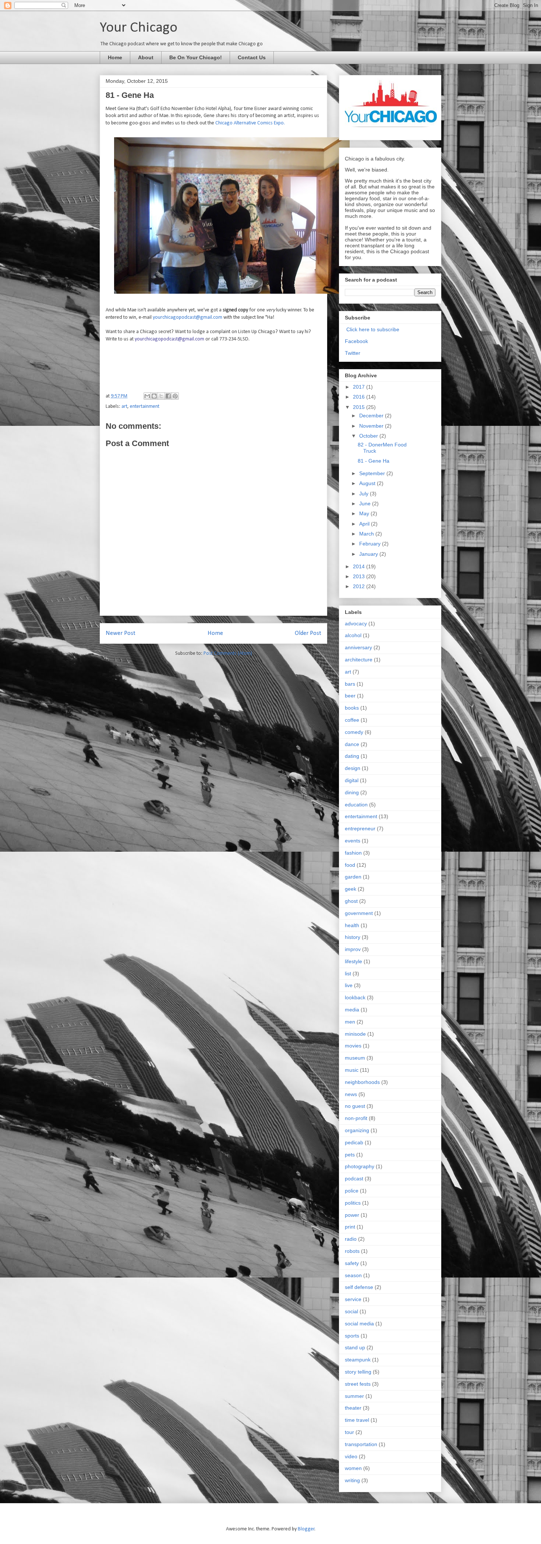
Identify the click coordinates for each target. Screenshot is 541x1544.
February (370, 544)
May (365, 513)
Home (115, 57)
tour (349, 1432)
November (372, 426)
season (353, 1275)
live (349, 985)
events (352, 841)
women (353, 1468)
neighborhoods (362, 1082)
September (372, 473)
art (124, 406)
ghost (351, 901)
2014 (359, 566)
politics (353, 1203)
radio (351, 1239)
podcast (354, 1178)
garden (353, 877)
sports (352, 1336)
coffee (352, 720)
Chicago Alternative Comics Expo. (250, 123)
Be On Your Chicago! (195, 57)
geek (350, 889)
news (351, 1094)
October (369, 436)
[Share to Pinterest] (175, 396)
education (356, 805)
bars (350, 684)
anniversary (358, 647)
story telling (358, 1372)
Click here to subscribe (372, 329)
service (353, 1299)
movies (353, 1046)
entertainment (144, 406)
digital (351, 780)
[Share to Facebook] (168, 396)
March (367, 534)
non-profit (356, 1118)
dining (352, 792)
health (352, 925)
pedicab (354, 1142)
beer (350, 696)
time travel (357, 1420)
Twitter (352, 353)
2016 (359, 397)
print (350, 1227)
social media (359, 1323)
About (145, 57)
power (352, 1215)
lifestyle (353, 961)
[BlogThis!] (154, 396)
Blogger (306, 1529)
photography (359, 1166)
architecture (358, 660)
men (350, 1022)
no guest (355, 1106)
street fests (358, 1384)
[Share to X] (161, 396)
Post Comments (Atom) (228, 653)
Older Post (308, 633)
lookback (355, 997)
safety (352, 1263)
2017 (359, 387)
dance (352, 744)
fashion (353, 853)
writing (352, 1480)
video (351, 1456)
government (359, 913)
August (368, 483)
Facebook (356, 341)
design (352, 768)
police (351, 1191)
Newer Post (120, 633)
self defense (359, 1287)
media (352, 1010)
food (350, 865)
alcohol (353, 635)
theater (353, 1408)
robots (352, 1251)
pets (350, 1155)
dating (352, 756)
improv (353, 949)
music (351, 1070)
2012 (359, 586)
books (352, 708)
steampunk (358, 1360)
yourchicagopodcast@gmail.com (187, 317)
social (351, 1311)
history (352, 937)
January (369, 554)
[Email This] (147, 396)
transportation (361, 1444)
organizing (357, 1130)
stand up (355, 1347)
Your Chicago (138, 28)
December (372, 415)
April (365, 524)
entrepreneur (360, 828)
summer (354, 1396)
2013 (359, 576)
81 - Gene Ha (373, 461)
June (365, 503)
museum (355, 1058)
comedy (354, 732)
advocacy (356, 623)
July (364, 494)
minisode (355, 1034)
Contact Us (252, 57)
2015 (359, 407)
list (348, 973)
